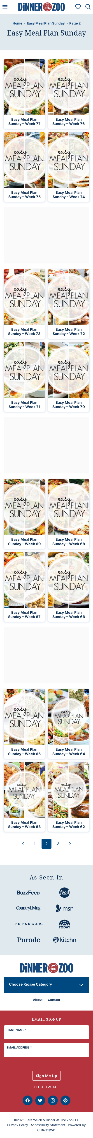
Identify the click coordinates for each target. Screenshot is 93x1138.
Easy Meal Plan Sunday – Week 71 (24, 404)
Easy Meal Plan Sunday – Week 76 (68, 121)
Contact (54, 1000)
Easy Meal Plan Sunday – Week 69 (24, 541)
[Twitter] (40, 1100)
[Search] (88, 7)
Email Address (19, 1047)
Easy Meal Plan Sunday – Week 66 (68, 614)
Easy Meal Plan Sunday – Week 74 (69, 194)
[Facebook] (28, 1100)
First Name (17, 1030)
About (37, 1000)
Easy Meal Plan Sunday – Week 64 (68, 751)
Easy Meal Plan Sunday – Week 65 (24, 751)
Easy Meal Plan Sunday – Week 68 (68, 541)
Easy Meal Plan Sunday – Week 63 (24, 824)
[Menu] (5, 7)
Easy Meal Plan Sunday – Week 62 (68, 824)
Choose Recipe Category (30, 984)
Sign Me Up (46, 1075)
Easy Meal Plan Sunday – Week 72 (69, 331)
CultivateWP (46, 1130)
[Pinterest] (65, 1100)
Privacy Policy (17, 1125)
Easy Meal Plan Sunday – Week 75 (24, 194)
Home (17, 23)
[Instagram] (53, 1100)
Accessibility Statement (48, 1125)
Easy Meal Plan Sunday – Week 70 (68, 404)
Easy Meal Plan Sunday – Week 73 (24, 331)
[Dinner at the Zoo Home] (41, 6)
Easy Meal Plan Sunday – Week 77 (24, 121)
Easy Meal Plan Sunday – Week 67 (24, 614)
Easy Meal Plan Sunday (46, 23)
